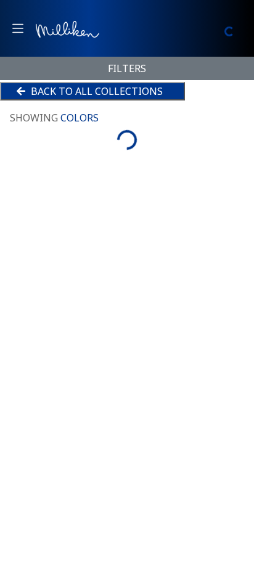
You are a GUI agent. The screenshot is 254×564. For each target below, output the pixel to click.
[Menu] (18, 28)
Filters (127, 68)
